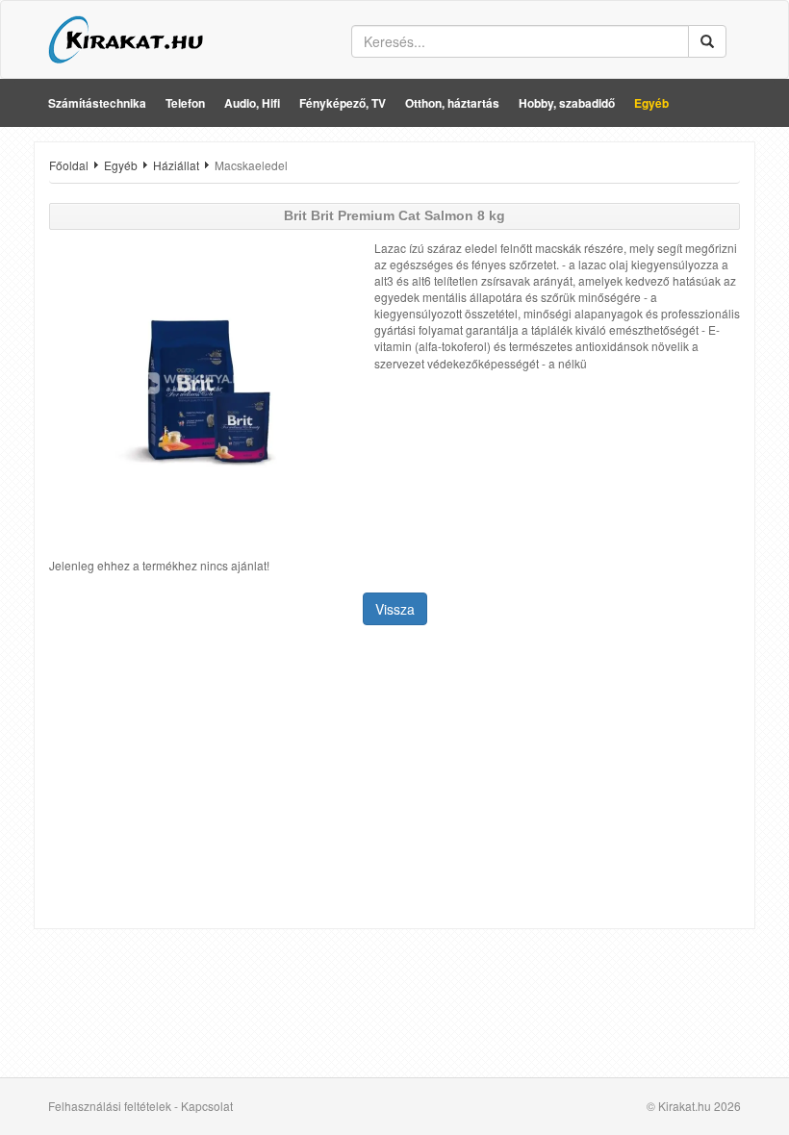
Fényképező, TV (342, 103)
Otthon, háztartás (452, 103)
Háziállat (176, 165)
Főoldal (69, 165)
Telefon (185, 103)
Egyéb (651, 103)
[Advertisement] (394, 779)
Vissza (395, 608)
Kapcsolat (207, 1105)
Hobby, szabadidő (567, 103)
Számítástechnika (97, 103)
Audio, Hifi (252, 103)
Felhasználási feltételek (109, 1105)
